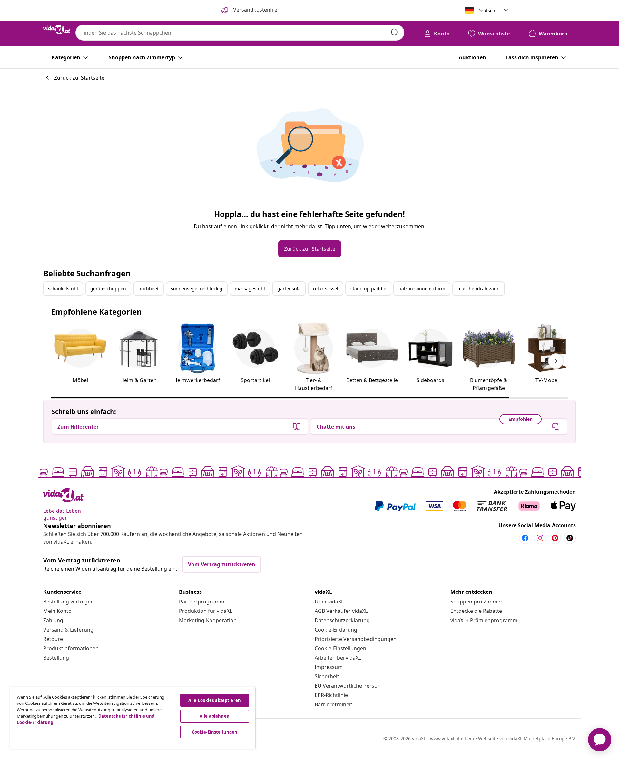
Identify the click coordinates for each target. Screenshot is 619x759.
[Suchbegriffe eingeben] (394, 32)
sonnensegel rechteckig (196, 289)
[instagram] (540, 538)
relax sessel (325, 289)
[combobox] (239, 33)
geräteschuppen (108, 289)
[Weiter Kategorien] (556, 361)
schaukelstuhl (63, 289)
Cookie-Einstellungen (340, 648)
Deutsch (486, 10)
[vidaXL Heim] (56, 29)
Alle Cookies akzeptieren (214, 700)
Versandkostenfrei (255, 9)
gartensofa (289, 289)
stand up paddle (368, 289)
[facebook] (525, 538)
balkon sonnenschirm (421, 289)
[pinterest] (555, 538)
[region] (132, 718)
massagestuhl (250, 289)
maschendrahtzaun (478, 289)
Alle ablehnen (215, 716)
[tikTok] (569, 538)
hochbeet (148, 289)
